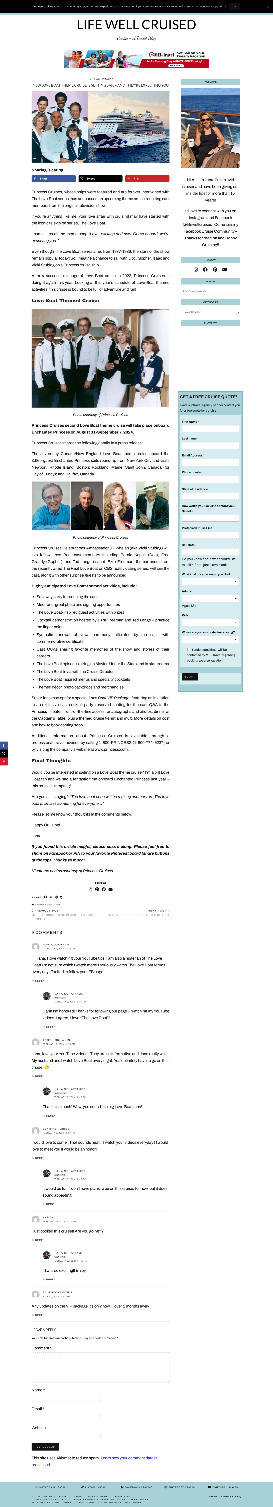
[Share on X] (4, 753)
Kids (185, 615)
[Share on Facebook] (45, 897)
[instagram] (196, 269)
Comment (42, 1348)
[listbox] (210, 518)
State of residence (195, 489)
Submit (190, 677)
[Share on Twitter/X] (51, 897)
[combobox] (210, 598)
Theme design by (225, 1496)
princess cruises (48, 905)
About (78, 1496)
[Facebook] (104, 889)
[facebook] (205, 269)
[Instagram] (90, 889)
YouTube (224, 1487)
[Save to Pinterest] (4, 761)
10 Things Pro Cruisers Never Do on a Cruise (138, 914)
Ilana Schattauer (101, 79)
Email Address (193, 455)
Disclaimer (63, 1502)
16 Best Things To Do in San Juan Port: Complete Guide (63, 914)
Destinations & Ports (51, 1499)
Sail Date (188, 545)
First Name (190, 421)
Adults (186, 591)
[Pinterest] (97, 889)
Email (38, 1409)
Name (38, 1390)
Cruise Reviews (83, 1499)
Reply (39, 981)
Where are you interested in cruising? (208, 632)
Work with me (98, 1496)
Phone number (192, 472)
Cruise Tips (121, 1496)
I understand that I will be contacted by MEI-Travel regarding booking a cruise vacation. (211, 655)
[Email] (111, 889)
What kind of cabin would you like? (206, 574)
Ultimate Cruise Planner (122, 1502)
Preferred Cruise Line (197, 528)
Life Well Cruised (136, 24)
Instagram (52, 1487)
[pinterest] (215, 269)
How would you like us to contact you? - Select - (209, 508)
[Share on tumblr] (61, 897)
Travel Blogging (113, 1499)
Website (39, 1428)
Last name (190, 438)
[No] (268, 7)
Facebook (138, 1487)
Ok (234, 6)
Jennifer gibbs (56, 1128)
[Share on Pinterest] (56, 897)
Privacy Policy (88, 1502)
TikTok (95, 1487)
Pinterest (181, 1487)
